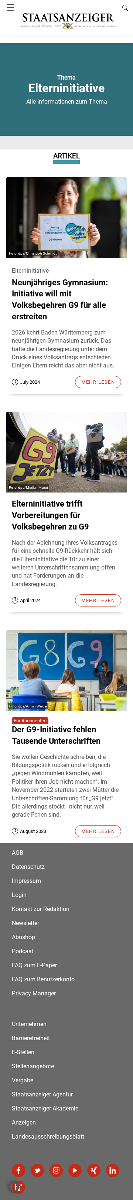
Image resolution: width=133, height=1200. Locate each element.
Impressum (26, 880)
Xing (93, 1170)
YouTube (75, 1170)
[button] (13, 1186)
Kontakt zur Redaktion (40, 908)
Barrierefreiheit (31, 1038)
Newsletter (25, 923)
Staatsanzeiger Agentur (42, 1094)
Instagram (56, 1170)
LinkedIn (112, 1170)
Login (19, 894)
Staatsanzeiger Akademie (45, 1108)
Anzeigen (24, 1122)
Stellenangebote (33, 1066)
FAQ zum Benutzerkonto (43, 979)
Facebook (18, 1170)
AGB (17, 852)
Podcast (22, 951)
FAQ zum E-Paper (34, 965)
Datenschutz (28, 866)
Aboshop (23, 937)
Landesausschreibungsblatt (48, 1136)
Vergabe (22, 1080)
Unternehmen (29, 1024)
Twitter (37, 1170)
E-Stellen (23, 1052)
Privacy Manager (34, 993)
